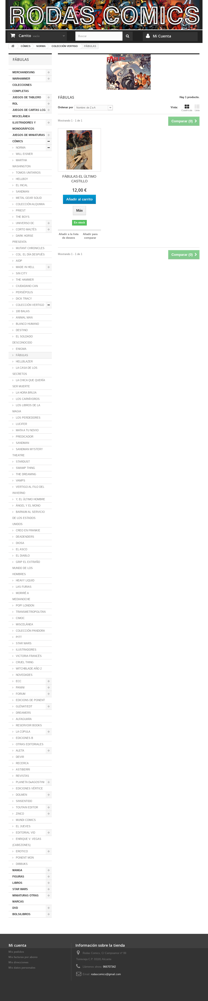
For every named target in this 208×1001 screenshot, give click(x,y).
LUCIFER (21, 424)
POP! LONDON (24, 605)
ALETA (19, 750)
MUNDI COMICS (25, 820)
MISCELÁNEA (21, 116)
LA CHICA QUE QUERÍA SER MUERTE (28, 383)
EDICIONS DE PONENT (30, 700)
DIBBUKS (21, 863)
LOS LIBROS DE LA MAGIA (26, 408)
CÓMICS (17, 141)
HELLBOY (21, 179)
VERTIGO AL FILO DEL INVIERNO (28, 489)
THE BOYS (22, 216)
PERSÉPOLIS (24, 292)
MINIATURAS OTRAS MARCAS (25, 898)
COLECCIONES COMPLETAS (22, 88)
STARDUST (22, 461)
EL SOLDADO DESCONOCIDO (22, 339)
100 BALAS (22, 311)
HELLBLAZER (24, 361)
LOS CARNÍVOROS (27, 398)
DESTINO (21, 330)
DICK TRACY (23, 298)
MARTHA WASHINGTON (21, 163)
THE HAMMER (24, 279)
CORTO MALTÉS (26, 229)
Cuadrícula (186, 110)
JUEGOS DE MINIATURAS (28, 135)
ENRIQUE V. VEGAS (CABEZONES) (26, 842)
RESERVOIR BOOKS (28, 725)
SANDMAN (22, 191)
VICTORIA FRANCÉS (28, 655)
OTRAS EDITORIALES (29, 744)
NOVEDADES (23, 674)
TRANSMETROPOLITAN (30, 611)
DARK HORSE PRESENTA (22, 238)
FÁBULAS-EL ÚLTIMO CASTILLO (79, 179)
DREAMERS (23, 712)
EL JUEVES (22, 826)
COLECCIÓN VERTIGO (29, 304)
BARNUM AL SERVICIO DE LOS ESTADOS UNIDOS (28, 518)
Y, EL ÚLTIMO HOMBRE (30, 499)
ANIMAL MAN (23, 317)
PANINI (20, 687)
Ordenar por (65, 107)
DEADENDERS (24, 536)
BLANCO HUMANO (27, 323)
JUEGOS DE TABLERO (26, 97)
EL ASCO (21, 549)
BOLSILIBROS (21, 914)
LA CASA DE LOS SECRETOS (24, 370)
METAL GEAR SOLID (28, 197)
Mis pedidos (16, 951)
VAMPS (20, 480)
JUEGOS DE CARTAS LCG (29, 110)
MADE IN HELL (24, 267)
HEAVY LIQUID (24, 580)
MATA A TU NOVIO (27, 430)
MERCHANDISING (23, 72)
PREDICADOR (24, 436)
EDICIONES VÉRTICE (29, 788)
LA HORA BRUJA (26, 392)
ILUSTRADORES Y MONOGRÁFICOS (24, 125)
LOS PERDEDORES (27, 417)
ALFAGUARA (23, 719)
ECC (18, 681)
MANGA (17, 870)
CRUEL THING (24, 662)
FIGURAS (18, 876)
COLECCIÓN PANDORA (30, 630)
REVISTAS (22, 775)
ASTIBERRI (22, 769)
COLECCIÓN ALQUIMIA (30, 204)
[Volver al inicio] (13, 46)
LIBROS (17, 882)
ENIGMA (20, 348)
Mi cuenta (17, 945)
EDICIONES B (24, 738)
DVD (15, 907)
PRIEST (20, 210)
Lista (197, 110)
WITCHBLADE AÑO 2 (28, 668)
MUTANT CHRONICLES (29, 248)
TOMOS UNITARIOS (28, 172)
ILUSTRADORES (25, 649)
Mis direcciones (18, 962)
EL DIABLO (22, 555)
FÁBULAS (21, 355)
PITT (18, 637)
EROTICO (21, 851)
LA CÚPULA (22, 731)
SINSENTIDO (23, 801)
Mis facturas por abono (23, 957)
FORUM (20, 693)
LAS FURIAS (23, 586)
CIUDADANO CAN (26, 286)
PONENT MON (24, 857)
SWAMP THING (25, 467)
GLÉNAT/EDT (23, 706)
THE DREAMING (25, 474)
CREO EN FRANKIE (27, 530)
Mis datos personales (22, 967)
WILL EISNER (24, 153)
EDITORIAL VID (25, 832)
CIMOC (20, 618)
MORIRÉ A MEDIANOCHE (21, 596)
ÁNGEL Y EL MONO (27, 505)
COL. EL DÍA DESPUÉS (30, 254)
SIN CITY (21, 273)
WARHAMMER (21, 78)
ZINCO (19, 813)
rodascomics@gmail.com (106, 974)
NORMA (20, 147)
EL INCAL (21, 185)
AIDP (18, 260)
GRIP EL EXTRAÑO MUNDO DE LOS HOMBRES (26, 568)
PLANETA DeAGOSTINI (29, 782)
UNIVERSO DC (24, 223)
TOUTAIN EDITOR (26, 807)
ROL (15, 103)
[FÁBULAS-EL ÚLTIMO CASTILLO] (79, 149)
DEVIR (19, 756)
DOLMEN (21, 794)
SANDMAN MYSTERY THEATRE (27, 452)
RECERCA (22, 763)
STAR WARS (23, 643)
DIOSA (19, 543)
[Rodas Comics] (104, 15)
